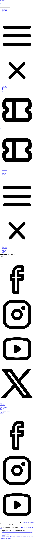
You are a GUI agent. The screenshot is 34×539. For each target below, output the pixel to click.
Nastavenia (1, 525)
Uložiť (1, 538)
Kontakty (3, 14)
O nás (2, 8)
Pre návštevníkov (4, 9)
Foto (2, 89)
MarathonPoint (4, 12)
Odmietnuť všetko (6, 525)
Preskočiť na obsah (2, 0)
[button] (17, 50)
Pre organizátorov (4, 10)
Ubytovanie (3, 13)
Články (3, 11)
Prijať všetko (10, 525)
